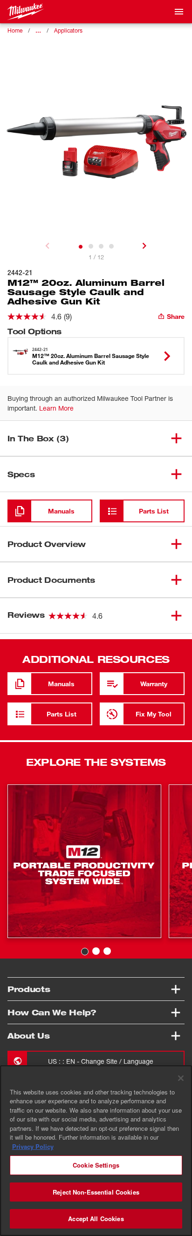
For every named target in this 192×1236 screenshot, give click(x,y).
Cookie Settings (96, 1165)
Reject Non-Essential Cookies (96, 1192)
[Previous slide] (47, 245)
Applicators (68, 30)
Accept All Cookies (95, 1218)
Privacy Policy (33, 1146)
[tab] (80, 246)
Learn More (56, 408)
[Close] (181, 1078)
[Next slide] (144, 245)
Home (14, 30)
